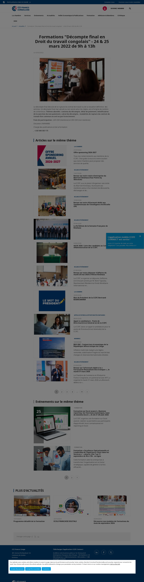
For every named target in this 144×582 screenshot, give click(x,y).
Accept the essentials (33, 569)
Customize (46, 569)
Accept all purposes (17, 569)
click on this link (115, 564)
